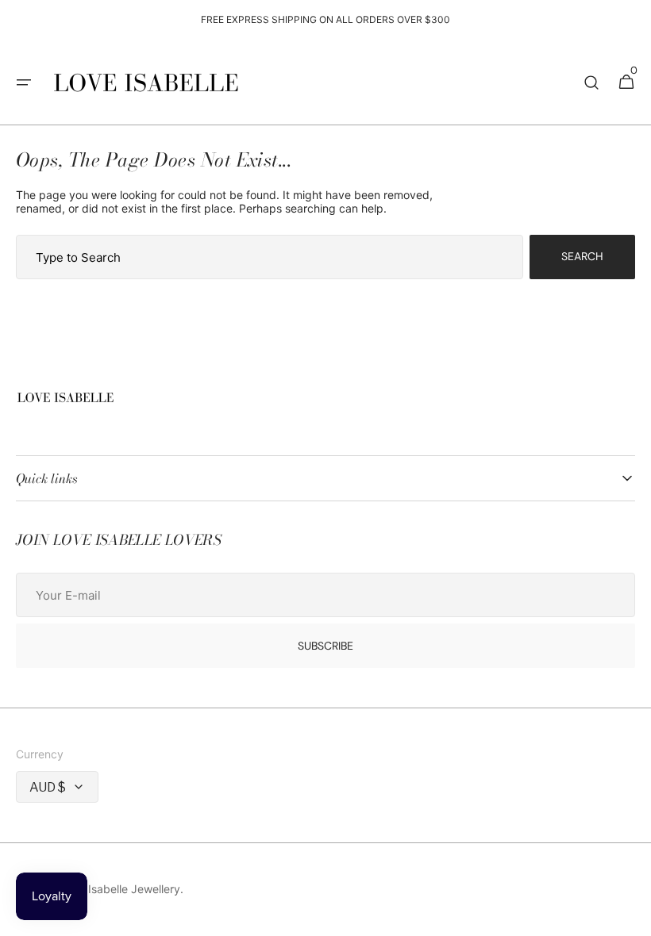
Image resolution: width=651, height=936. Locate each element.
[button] (23, 82)
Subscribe (325, 646)
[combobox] (269, 257)
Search (582, 256)
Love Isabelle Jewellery (120, 889)
